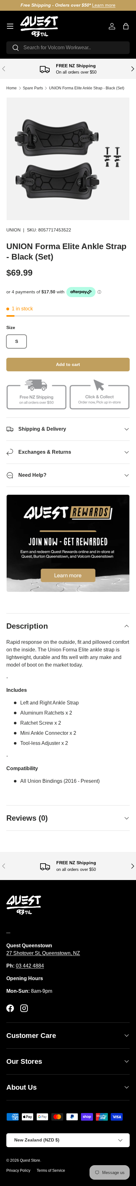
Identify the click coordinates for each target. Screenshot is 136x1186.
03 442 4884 (30, 965)
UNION (13, 229)
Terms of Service (51, 1170)
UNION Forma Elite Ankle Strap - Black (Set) (86, 88)
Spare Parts (33, 88)
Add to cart (68, 364)
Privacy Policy (18, 1170)
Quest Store (30, 1160)
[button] (126, 26)
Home (11, 88)
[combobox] (68, 47)
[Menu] (10, 26)
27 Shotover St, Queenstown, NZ (43, 953)
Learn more (103, 5)
